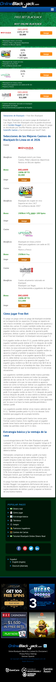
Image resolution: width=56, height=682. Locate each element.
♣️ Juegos (14, 524)
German (24, 656)
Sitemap (34, 654)
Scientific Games (10, 130)
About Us (25, 651)
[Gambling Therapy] (28, 675)
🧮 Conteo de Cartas (19, 532)
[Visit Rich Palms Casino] (42, 637)
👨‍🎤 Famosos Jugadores (20, 528)
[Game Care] (11, 670)
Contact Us (34, 651)
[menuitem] (13, 559)
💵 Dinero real (16, 508)
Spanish (31, 656)
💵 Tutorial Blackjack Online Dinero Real (27, 536)
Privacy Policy (24, 654)
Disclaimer (43, 651)
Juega (46, 33)
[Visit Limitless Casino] (14, 608)
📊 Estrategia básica (19, 516)
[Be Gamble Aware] (47, 670)
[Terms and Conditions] (30, 670)
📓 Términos (15, 520)
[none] (29, 562)
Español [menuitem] (13, 559)
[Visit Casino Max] (14, 637)
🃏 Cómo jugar (16, 512)
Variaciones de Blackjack (13, 115)
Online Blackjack (28, 5)
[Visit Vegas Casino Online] (42, 608)
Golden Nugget (14, 125)
